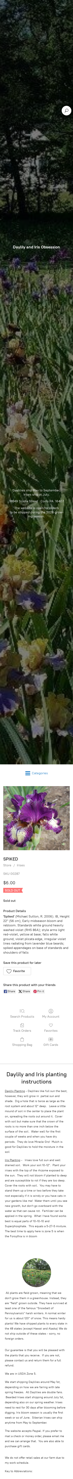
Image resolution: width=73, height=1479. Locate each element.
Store (7, 865)
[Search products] (66, 110)
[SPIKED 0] (36, 818)
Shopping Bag (22, 1045)
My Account (50, 1016)
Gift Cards (50, 1045)
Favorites (51, 1031)
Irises (21, 865)
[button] (17, 971)
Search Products (22, 1016)
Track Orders (22, 1031)
